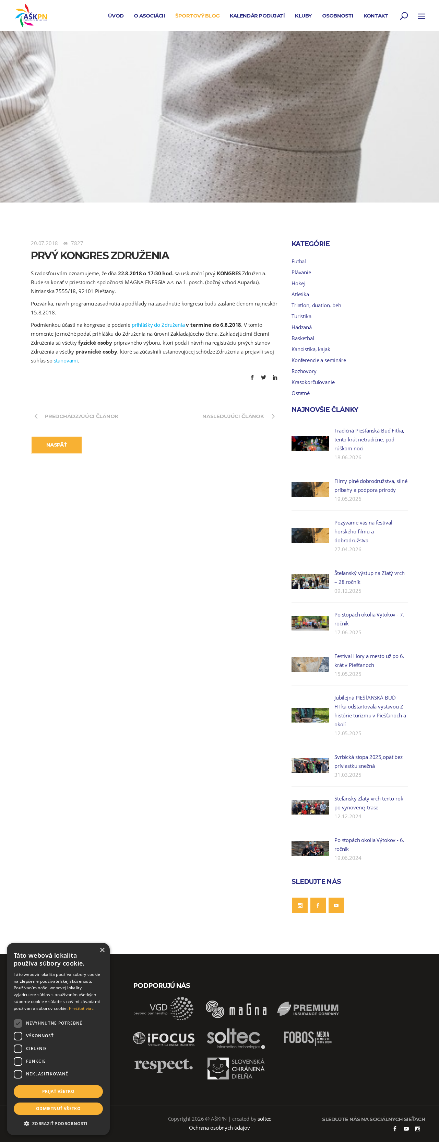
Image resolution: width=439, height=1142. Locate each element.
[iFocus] (164, 1048)
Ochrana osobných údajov (219, 1127)
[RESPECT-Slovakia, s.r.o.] (164, 1072)
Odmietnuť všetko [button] (58, 1108)
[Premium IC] (308, 1018)
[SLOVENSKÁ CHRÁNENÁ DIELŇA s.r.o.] (236, 1078)
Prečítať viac (81, 1008)
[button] (58, 1123)
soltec (264, 1118)
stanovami (66, 360)
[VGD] (164, 1018)
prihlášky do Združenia (158, 324)
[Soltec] (236, 1048)
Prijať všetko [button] (58, 1091)
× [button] (102, 950)
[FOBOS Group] (308, 1048)
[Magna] (236, 1018)
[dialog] (58, 1039)
